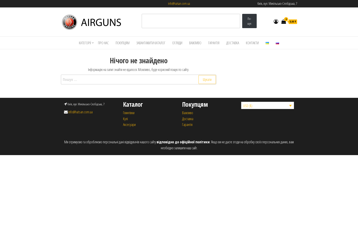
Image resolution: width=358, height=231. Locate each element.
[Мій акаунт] (276, 21)
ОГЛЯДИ (177, 42)
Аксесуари (129, 124)
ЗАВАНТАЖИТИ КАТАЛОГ (150, 42)
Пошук (249, 21)
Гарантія (187, 124)
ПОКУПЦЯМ (122, 42)
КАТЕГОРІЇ (85, 42)
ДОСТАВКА (232, 42)
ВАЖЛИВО (195, 42)
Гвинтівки (128, 112)
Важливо (187, 112)
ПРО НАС (103, 42)
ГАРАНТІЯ (213, 42)
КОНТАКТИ (252, 42)
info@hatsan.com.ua (179, 3)
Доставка (187, 118)
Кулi (125, 118)
